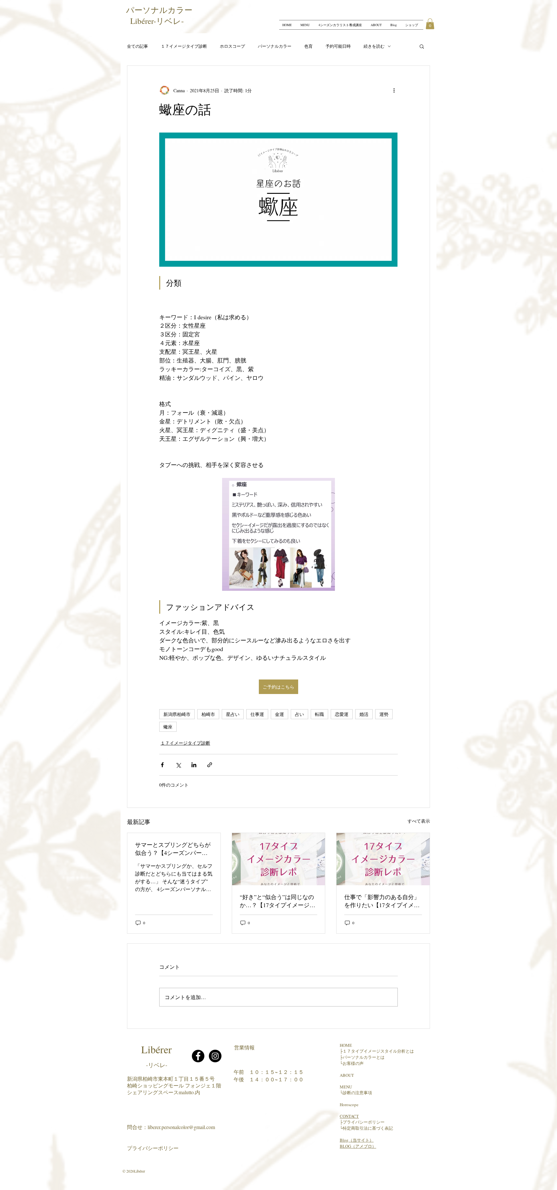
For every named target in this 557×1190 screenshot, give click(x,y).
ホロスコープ (232, 46)
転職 (319, 714)
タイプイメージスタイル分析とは (382, 1051)
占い (299, 714)
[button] (430, 23)
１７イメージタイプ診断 (184, 46)
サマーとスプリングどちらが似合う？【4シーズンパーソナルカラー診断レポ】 (172, 849)
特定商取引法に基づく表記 (368, 1128)
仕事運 (257, 714)
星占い (232, 714)
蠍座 (167, 727)
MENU (346, 1087)
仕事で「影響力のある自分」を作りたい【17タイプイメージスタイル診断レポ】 (382, 901)
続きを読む (374, 46)
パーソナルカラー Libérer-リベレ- (161, 15)
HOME (346, 1045)
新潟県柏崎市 (177, 714)
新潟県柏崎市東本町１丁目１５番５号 (171, 1078)
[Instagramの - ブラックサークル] (215, 1056)
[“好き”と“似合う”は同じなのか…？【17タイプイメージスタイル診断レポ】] (278, 859)
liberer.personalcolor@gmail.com (181, 1127)
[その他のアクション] (394, 90)
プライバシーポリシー (153, 1148)
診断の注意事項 (357, 1093)
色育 (308, 46)
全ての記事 (137, 46)
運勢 (383, 714)
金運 (279, 714)
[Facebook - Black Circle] (198, 1056)
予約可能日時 (338, 46)
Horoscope (349, 1104)
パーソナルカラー (274, 46)
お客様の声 (353, 1063)
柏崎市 (208, 714)
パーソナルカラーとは (364, 1057)
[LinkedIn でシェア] (194, 765)
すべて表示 (418, 821)
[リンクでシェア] (210, 765)
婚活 (363, 714)
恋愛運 (341, 714)
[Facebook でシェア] (162, 765)
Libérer (156, 1049)
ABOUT (347, 1075)
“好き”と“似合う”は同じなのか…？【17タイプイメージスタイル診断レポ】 (277, 901)
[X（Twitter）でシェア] (178, 765)
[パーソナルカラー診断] (383, 859)
